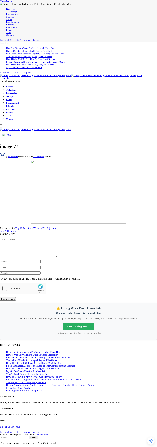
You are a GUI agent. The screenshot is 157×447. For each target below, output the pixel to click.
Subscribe (5, 78)
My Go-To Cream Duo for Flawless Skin (24, 67)
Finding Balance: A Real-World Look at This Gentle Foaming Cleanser (37, 62)
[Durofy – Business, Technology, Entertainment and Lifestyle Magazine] (71, 75)
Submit (33, 438)
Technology (11, 11)
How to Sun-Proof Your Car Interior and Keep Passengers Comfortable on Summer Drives (50, 385)
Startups (10, 17)
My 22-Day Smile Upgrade (19, 388)
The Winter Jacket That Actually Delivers (26, 382)
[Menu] (1, 124)
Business (10, 9)
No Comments (38, 157)
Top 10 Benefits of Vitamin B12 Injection (35, 228)
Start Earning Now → (78, 326)
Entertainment (12, 22)
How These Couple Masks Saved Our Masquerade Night (34, 377)
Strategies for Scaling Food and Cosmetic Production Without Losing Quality (43, 379)
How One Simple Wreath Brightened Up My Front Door (30, 48)
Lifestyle (10, 24)
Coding (9, 19)
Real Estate (11, 27)
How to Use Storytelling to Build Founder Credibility (29, 51)
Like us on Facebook (10, 426)
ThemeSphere (42, 434)
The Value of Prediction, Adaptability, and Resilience (29, 56)
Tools (8, 32)
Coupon (10, 35)
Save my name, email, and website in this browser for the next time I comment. (42, 278)
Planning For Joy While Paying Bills (24, 390)
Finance (10, 30)
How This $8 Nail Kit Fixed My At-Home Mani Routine (30, 59)
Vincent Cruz (13, 157)
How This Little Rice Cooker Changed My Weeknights (30, 65)
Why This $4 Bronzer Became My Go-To (26, 374)
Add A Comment (8, 231)
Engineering (12, 14)
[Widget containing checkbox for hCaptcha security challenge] (23, 288)
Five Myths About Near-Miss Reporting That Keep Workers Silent (35, 54)
